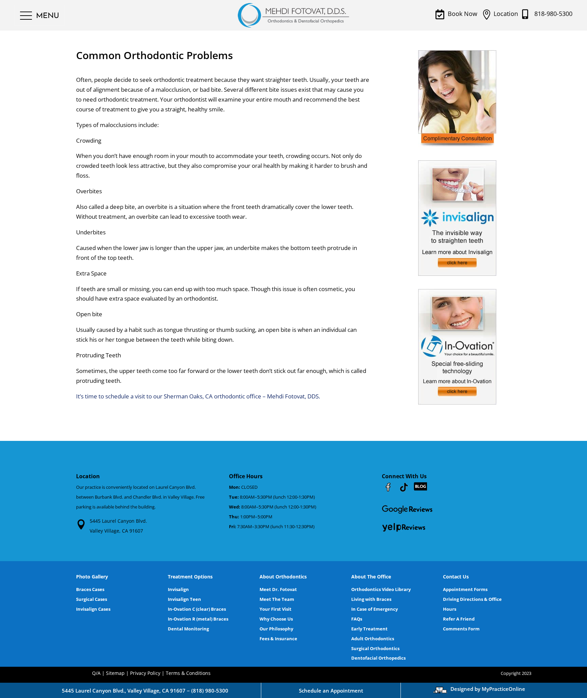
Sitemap (115, 673)
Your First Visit (275, 609)
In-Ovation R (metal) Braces (198, 619)
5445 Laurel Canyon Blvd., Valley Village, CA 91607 (123, 690)
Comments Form (461, 629)
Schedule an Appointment (331, 690)
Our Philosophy (276, 629)
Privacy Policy (145, 673)
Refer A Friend (459, 619)
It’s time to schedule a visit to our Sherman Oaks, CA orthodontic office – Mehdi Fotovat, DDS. (198, 396)
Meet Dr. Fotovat (278, 589)
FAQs (356, 619)
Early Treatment (369, 629)
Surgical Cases (91, 599)
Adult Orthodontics (372, 639)
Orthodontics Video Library (381, 589)
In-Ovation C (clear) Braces (197, 609)
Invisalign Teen (184, 599)
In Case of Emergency (374, 609)
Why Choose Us (276, 619)
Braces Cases (90, 589)
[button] (39, 16)
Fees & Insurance (278, 639)
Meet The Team (277, 599)
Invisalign (178, 589)
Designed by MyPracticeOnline (487, 688)
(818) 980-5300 (209, 690)
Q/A (96, 673)
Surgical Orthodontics (375, 648)
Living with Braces (371, 599)
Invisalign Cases (93, 609)
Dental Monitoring (188, 629)
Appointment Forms (465, 589)
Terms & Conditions (188, 673)
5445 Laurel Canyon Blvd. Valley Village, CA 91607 (118, 526)
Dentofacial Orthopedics (378, 658)
